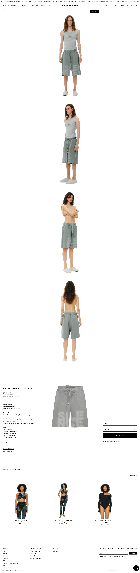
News (4, 551)
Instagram (56, 548)
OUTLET (6, 10)
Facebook (56, 551)
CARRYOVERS (25, 5)
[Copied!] (6, 443)
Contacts (6, 556)
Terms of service (8, 449)
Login (114, 5)
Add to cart (120, 435)
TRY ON (94, 11)
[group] (21, 502)
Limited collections (39, 5)
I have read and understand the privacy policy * (113, 556)
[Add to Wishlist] (4, 442)
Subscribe (133, 553)
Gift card (5, 561)
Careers (5, 558)
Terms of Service (35, 551)
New (4, 5)
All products (13, 5)
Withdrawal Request (36, 558)
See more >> (133, 475)
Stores (5, 553)
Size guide (33, 556)
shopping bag (123, 5)
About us (6, 548)
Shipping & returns (9, 451)
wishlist (134, 5)
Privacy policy (34, 553)
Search (106, 5)
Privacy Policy (102, 570)
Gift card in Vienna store (10, 566)
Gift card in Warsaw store (11, 563)
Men (50, 5)
